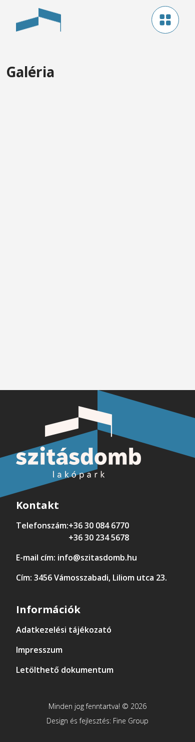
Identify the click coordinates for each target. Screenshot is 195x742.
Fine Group (130, 720)
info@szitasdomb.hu (97, 557)
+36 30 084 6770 (98, 525)
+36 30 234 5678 (98, 537)
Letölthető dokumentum (65, 669)
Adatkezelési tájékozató (64, 629)
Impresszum (39, 649)
